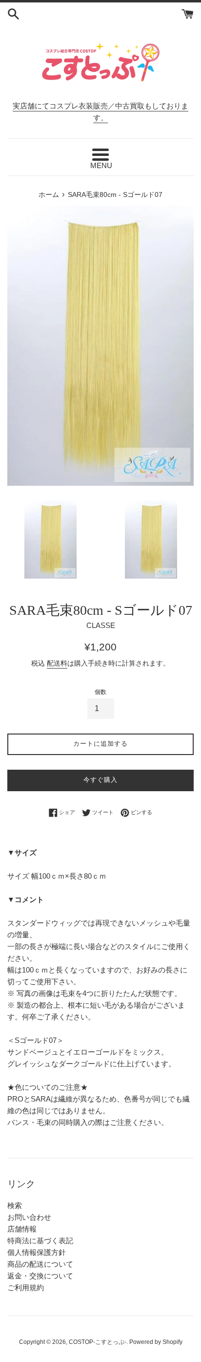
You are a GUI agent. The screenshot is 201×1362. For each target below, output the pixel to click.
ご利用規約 (25, 1287)
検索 (14, 1205)
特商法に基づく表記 (40, 1240)
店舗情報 (22, 1229)
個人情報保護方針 (36, 1252)
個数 (100, 692)
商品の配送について (40, 1264)
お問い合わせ (29, 1217)
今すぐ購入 (100, 779)
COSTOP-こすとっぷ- (97, 1342)
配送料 (57, 663)
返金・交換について (40, 1276)
